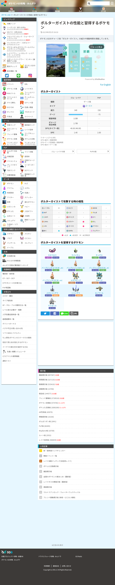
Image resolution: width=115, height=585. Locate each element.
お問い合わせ (66, 566)
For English (105, 84)
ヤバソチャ (76, 255)
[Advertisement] (76, 176)
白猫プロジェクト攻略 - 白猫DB (12, 556)
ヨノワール (99, 293)
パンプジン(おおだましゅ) (99, 267)
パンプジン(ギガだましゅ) (52, 280)
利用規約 (47, 566)
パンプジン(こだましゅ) (76, 267)
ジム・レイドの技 (58, 151)
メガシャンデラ (52, 293)
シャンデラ (76, 293)
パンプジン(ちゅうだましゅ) (52, 267)
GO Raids (78, 556)
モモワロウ (52, 255)
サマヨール (52, 305)
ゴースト (88, 105)
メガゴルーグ (76, 280)
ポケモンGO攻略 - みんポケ (22, 3)
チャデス (99, 255)
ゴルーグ (99, 280)
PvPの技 (93, 151)
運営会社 (56, 566)
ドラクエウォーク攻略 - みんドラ (49, 556)
